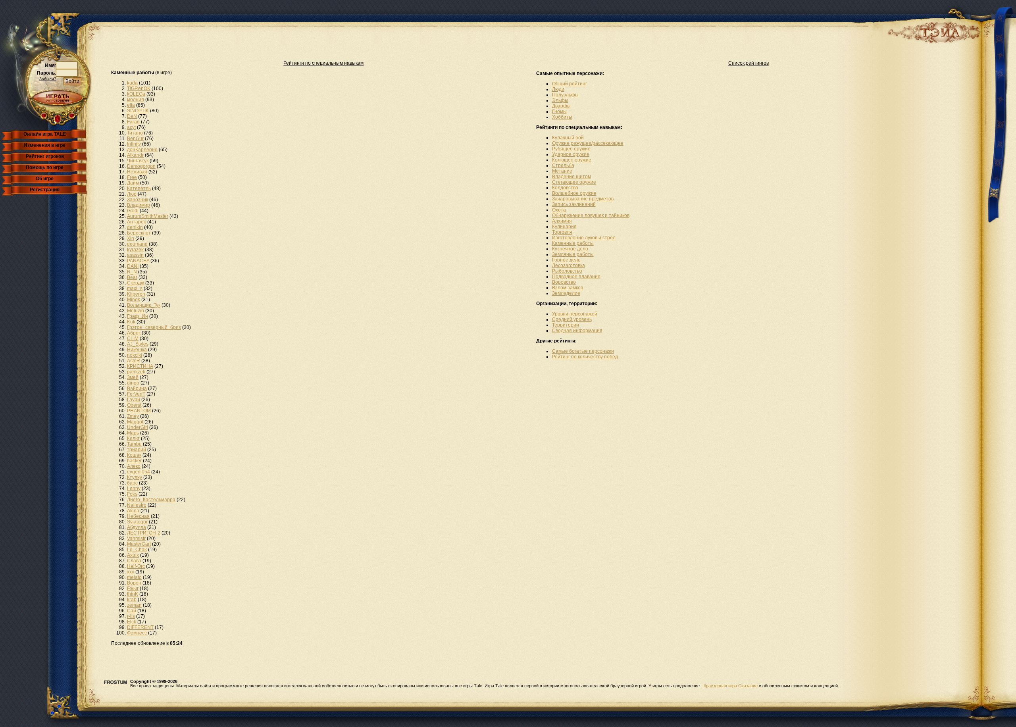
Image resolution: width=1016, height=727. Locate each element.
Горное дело (566, 260)
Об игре (45, 178)
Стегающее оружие (574, 182)
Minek (133, 299)
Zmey (133, 416)
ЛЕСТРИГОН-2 (143, 533)
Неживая (137, 172)
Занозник (137, 199)
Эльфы (560, 100)
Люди (558, 89)
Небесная (138, 516)
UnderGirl (137, 427)
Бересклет (139, 233)
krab (132, 599)
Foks (132, 494)
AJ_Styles (137, 344)
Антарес (136, 222)
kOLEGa (136, 94)
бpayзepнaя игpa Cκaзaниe (731, 685)
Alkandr (135, 155)
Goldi (133, 210)
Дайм (133, 183)
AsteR (133, 361)
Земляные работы (573, 254)
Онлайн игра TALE (44, 134)
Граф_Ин (137, 316)
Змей (133, 377)
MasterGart (139, 544)
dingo (133, 383)
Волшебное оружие (574, 193)
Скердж (135, 283)
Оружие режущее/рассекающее (587, 143)
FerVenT (136, 394)
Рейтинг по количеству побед (585, 357)
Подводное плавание (576, 276)
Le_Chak (137, 549)
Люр (132, 194)
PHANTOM (139, 411)
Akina (133, 511)
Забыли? (47, 79)
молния (135, 99)
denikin (135, 227)
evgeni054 (138, 472)
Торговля (562, 232)
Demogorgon (141, 166)
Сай (131, 611)
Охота (559, 210)
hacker (134, 461)
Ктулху (134, 477)
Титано (135, 133)
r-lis (131, 616)
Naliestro (136, 505)
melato (134, 577)
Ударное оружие (570, 154)
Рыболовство (567, 271)
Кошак (134, 455)
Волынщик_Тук (143, 305)
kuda (132, 83)
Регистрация (45, 189)
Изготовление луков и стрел (584, 237)
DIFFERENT (140, 627)
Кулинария (564, 226)
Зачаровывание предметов (583, 199)
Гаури (133, 399)
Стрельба (563, 165)
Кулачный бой (568, 137)
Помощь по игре (45, 167)
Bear (132, 277)
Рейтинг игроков (45, 156)
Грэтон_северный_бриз (154, 327)
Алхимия (562, 221)
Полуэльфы (565, 95)
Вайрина (137, 388)
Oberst (134, 405)
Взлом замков (567, 287)
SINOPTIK (138, 110)
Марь (133, 433)
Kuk (131, 322)
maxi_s (134, 288)
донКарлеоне (142, 149)
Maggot (135, 422)
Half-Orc (136, 566)
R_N (132, 272)
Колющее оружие (571, 160)
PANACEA (138, 260)
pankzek (136, 372)
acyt (131, 127)
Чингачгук (137, 160)
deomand (137, 244)
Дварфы (561, 106)
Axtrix (133, 555)
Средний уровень (572, 319)
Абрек (133, 333)
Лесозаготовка (568, 265)
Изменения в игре (44, 145)
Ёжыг (133, 588)
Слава (134, 561)
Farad (133, 122)
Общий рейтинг (569, 84)
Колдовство (565, 187)
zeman (134, 605)
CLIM (133, 338)
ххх (130, 572)
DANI (133, 266)
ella (131, 105)
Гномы (559, 111)
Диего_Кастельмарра (151, 499)
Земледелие (566, 293)
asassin (135, 255)
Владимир (138, 205)
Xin (130, 238)
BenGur (135, 138)
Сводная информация (577, 330)
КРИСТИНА (140, 366)
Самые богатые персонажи (583, 351)
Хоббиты (562, 117)
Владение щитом (571, 176)
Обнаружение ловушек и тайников (590, 215)
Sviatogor (137, 522)
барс (132, 483)
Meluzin (135, 310)
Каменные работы (573, 243)
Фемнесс (137, 633)
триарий (136, 449)
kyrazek (135, 249)
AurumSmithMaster (147, 216)
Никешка (137, 349)
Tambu (134, 444)
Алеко (133, 466)
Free (132, 177)
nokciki (134, 355)
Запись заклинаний (574, 204)
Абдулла (136, 527)
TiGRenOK (138, 88)
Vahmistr (136, 538)
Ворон (134, 583)
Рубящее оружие (571, 149)
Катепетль (139, 188)
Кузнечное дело (570, 249)
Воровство (564, 282)
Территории (565, 325)
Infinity (134, 144)
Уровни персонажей (574, 314)
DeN (132, 116)
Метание (562, 171)
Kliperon (136, 294)
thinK (132, 594)
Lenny (133, 488)
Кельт (133, 438)
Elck (131, 622)
